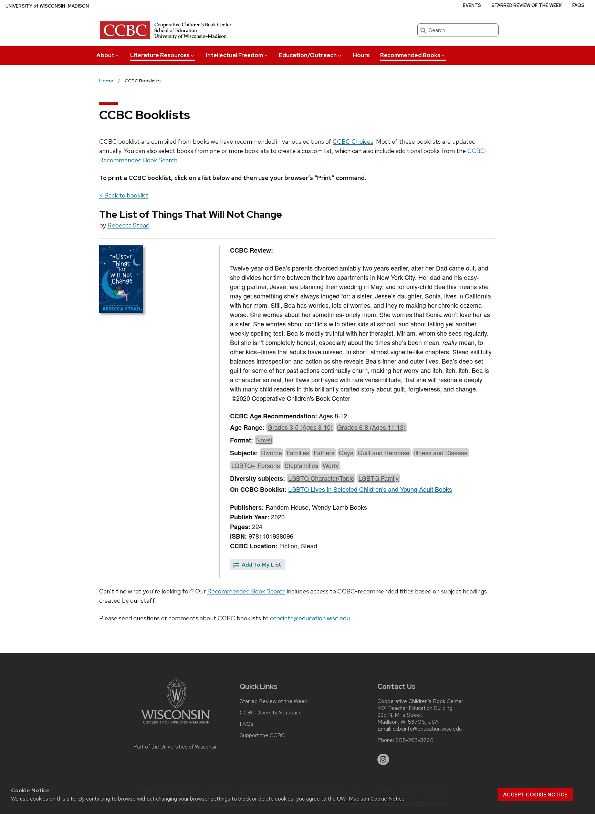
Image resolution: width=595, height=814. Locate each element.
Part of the (176, 746)
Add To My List (260, 564)
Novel (264, 439)
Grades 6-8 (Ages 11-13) (371, 427)
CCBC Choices (353, 141)
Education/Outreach (308, 55)
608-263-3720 (414, 740)
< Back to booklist (123, 195)
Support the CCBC (262, 735)
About (105, 55)
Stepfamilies (301, 465)
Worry (331, 465)
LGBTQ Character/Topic (321, 478)
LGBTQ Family (378, 478)
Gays (346, 452)
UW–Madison (47, 6)
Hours (361, 55)
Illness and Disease (441, 452)
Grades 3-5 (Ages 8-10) (300, 427)
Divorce (271, 452)
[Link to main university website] (175, 725)
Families (297, 452)
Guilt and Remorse (383, 452)
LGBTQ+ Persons (255, 465)
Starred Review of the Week (526, 5)
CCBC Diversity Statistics (271, 712)
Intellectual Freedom (234, 55)
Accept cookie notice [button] (535, 794)
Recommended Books (410, 55)
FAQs (578, 5)
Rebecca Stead (128, 225)
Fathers (324, 452)
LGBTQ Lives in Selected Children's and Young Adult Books (370, 489)
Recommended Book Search (246, 591)
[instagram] (383, 759)
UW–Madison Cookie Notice (371, 798)
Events (472, 5)
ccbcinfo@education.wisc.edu (310, 618)
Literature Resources (160, 55)
